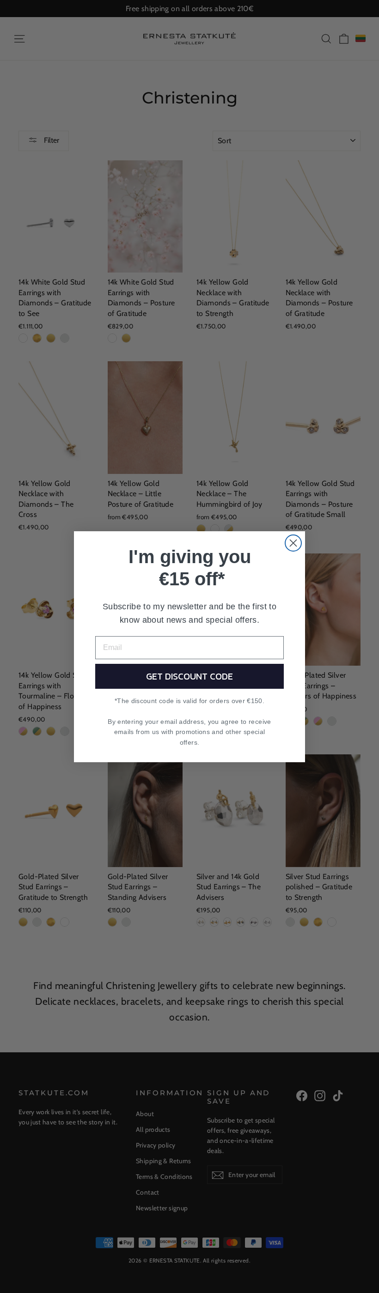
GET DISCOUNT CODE (189, 676)
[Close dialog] (293, 543)
